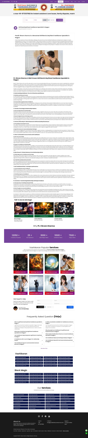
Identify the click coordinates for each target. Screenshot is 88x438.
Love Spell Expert (17, 402)
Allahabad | (50, 430)
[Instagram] (13, 1)
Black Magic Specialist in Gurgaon (21, 379)
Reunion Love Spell (64, 408)
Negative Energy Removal (51, 405)
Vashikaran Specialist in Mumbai (50, 357)
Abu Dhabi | (16, 430)
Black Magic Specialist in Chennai (36, 376)
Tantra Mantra (38, 218)
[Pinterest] (45, 416)
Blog (72, 1)
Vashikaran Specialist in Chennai (36, 360)
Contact (83, 1)
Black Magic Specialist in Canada (36, 382)
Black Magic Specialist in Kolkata (65, 376)
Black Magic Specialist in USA (20, 382)
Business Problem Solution (34, 400)
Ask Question (24, 28)
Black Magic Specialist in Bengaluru (21, 376)
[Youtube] (16, 1)
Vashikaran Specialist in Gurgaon (22, 362)
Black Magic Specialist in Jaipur (50, 379)
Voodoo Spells (58, 218)
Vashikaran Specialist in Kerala (50, 360)
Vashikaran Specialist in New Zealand (65, 365)
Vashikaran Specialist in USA (21, 365)
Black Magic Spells (64, 394)
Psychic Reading (17, 405)
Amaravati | (54, 430)
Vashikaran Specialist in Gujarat (64, 357)
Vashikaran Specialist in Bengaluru (22, 360)
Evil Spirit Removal (64, 405)
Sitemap (35, 435)
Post (75, 1)
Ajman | (42, 430)
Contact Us (29, 28)
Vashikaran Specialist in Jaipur (50, 362)
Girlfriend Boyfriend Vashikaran (35, 402)
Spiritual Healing (32, 408)
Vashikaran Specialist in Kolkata (64, 360)
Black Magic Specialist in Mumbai (50, 374)
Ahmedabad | (35, 430)
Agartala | (29, 430)
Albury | (46, 430)
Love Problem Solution (65, 397)
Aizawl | (39, 430)
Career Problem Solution (50, 400)
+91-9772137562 (24, 309)
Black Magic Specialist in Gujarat (65, 374)
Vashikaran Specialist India (21, 357)
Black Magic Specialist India (20, 374)
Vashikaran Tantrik (17, 397)
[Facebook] (11, 1)
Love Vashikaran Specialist (19, 394)
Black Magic (17, 218)
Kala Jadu (48, 402)
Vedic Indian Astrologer (33, 397)
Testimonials (66, 1)
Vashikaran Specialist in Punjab (36, 362)
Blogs (20, 28)
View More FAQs (44, 348)
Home (51, 1)
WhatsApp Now (24, 216)
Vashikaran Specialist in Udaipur (64, 362)
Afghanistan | (24, 430)
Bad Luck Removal (32, 405)
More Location (66, 431)
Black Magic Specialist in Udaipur (65, 379)
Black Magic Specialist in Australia (50, 382)
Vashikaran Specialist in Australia (50, 365)
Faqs (79, 1)
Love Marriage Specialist (18, 400)
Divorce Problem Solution (65, 400)
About (56, 1)
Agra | (32, 430)
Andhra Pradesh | (59, 430)
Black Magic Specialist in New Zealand (66, 382)
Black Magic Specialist (33, 394)
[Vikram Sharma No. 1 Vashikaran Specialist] (25, 7)
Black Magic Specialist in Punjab (36, 379)
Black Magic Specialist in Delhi (35, 374)
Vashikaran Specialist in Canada (36, 365)
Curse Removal (17, 408)
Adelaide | (20, 430)
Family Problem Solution (50, 397)
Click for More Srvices (18, 221)
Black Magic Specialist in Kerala (50, 376)
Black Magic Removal (50, 394)
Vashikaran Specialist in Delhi (35, 357)
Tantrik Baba (48, 408)
